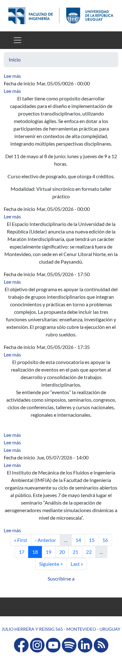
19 (50, 552)
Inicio (15, 59)
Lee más (12, 76)
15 (94, 540)
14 (80, 540)
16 (107, 540)
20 (64, 552)
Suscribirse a (61, 578)
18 (37, 552)
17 (23, 552)
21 (77, 552)
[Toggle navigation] (17, 40)
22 (91, 552)
